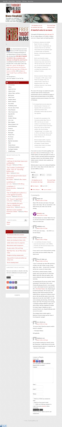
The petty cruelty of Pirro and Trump (15, 248)
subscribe (44, 406)
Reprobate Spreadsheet (13, 141)
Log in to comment (47, 189)
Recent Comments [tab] (18, 231)
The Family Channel (40, 288)
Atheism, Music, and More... (14, 93)
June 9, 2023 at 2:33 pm (42, 324)
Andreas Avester (11, 91)
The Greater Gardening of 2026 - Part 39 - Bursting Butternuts (15, 169)
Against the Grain (12, 89)
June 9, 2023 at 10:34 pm (42, 340)
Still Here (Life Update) (14, 210)
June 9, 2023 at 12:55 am (42, 261)
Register (8, 222)
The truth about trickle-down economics (15, 234)
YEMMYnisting (11, 151)
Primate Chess (11, 134)
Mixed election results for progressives (15, 245)
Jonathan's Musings (12, 118)
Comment (35, 367)
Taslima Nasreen (11, 145)
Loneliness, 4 (11, 182)
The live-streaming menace (12, 262)
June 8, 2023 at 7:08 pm (42, 239)
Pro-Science (10, 136)
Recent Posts (30, 1)
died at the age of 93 (49, 34)
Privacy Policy (12, 1)
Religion (38, 189)
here (35, 152)
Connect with (36, 359)
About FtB (5, 1)
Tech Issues (18, 1)
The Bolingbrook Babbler (13, 147)
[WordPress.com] (16, 282)
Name (34, 384)
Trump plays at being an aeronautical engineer (17, 237)
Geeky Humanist (11, 109)
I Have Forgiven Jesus (13, 112)
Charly (17, 173)
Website (34, 394)
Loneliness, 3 (11, 186)
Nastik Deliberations (12, 126)
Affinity (10, 87)
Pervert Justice (11, 130)
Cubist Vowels (11, 97)
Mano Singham (11, 122)
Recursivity (10, 138)
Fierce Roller (11, 103)
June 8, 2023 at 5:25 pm (42, 228)
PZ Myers (20, 165)
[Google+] (8, 282)
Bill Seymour (11, 95)
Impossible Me (11, 114)
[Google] (10, 282)
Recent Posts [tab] (9, 231)
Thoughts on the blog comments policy (15, 255)
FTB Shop (24, 1)
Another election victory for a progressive (16, 242)
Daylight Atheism (12, 99)
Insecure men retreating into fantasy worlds (16, 240)
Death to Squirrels (12, 101)
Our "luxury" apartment (15, 199)
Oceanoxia (10, 128)
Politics (34, 189)
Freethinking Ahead (12, 105)
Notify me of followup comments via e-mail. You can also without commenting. (42, 406)
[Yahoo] (13, 282)
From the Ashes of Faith (13, 107)
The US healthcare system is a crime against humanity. (16, 193)
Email (34, 389)
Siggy (20, 200)
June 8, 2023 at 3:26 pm (42, 200)
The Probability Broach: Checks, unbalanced (15, 204)
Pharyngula (10, 132)
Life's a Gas (10, 120)
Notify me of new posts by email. (41, 402)
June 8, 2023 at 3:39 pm (42, 215)
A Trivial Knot (11, 85)
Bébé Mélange (21, 184)
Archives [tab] (25, 231)
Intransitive (10, 116)
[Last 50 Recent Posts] (10, 158)
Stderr (9, 143)
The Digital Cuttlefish (13, 149)
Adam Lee (23, 207)
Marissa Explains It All (13, 124)
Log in (8, 224)
